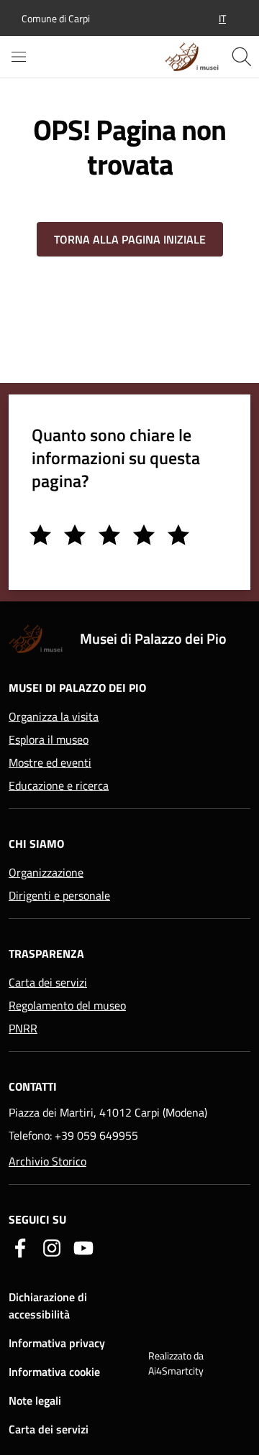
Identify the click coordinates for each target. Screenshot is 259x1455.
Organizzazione (46, 872)
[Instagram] (51, 1246)
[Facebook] (20, 1246)
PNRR (23, 1028)
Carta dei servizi (48, 982)
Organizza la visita (54, 716)
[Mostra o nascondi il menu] (19, 56)
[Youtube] (83, 1246)
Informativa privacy (57, 1343)
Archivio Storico (47, 1161)
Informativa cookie (54, 1371)
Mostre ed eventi (50, 762)
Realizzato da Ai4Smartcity (176, 1363)
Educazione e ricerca (59, 785)
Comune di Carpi (56, 18)
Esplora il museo (48, 739)
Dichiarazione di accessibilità (48, 1305)
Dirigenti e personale (59, 895)
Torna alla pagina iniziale (130, 239)
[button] (222, 18)
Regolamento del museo (67, 1005)
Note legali (35, 1400)
